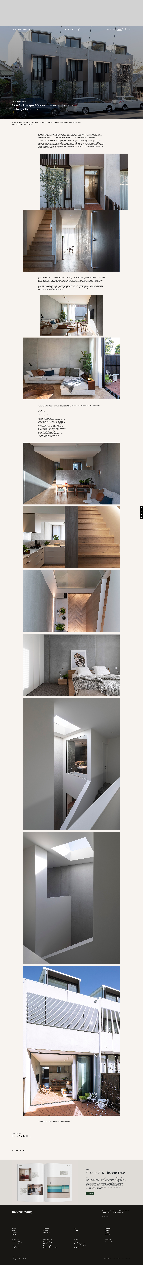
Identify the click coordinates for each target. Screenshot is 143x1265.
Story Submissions (126, 1258)
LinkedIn (107, 1232)
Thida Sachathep (21, 101)
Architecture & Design (17, 1242)
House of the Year (110, 29)
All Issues (45, 1230)
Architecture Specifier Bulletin (50, 1248)
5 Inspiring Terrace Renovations (61, 1121)
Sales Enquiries (116, 1258)
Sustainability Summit (48, 1246)
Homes (14, 101)
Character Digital (109, 1242)
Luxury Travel (15, 1244)
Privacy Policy (107, 1258)
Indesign (14, 1246)
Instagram (107, 1228)
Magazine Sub (46, 1232)
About (75, 1228)
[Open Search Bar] (125, 29)
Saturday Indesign (47, 1242)
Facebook (107, 1230)
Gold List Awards (78, 1248)
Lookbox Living (15, 1248)
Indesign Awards (78, 1242)
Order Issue (90, 1193)
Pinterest (107, 1234)
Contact (76, 1230)
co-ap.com (41, 411)
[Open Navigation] (129, 29)
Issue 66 (119, 29)
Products (24, 29)
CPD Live (45, 1244)
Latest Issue (46, 1228)
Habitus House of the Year (80, 1246)
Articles (19, 29)
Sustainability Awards (79, 1244)
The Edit (30, 29)
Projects (14, 29)
